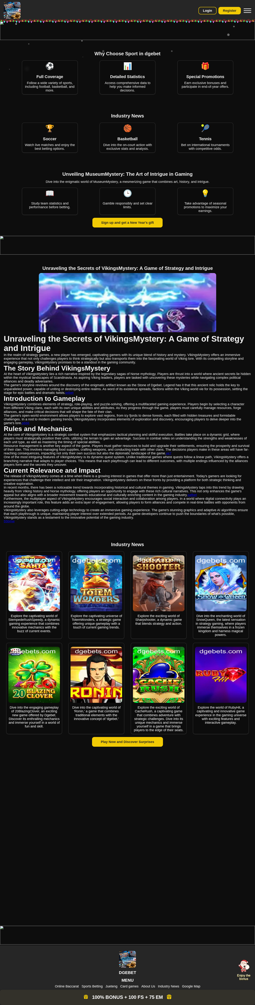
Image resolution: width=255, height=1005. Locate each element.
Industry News (168, 986)
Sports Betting (92, 986)
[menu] (247, 10)
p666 (25, 423)
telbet (69, 393)
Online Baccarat (67, 986)
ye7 (168, 453)
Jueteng (111, 986)
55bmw (9, 521)
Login (207, 11)
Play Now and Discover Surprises (127, 742)
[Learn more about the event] (127, 39)
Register (229, 11)
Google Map (191, 986)
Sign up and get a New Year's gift (127, 222)
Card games (129, 986)
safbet (192, 495)
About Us (148, 986)
